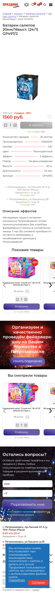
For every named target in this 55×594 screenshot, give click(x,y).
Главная (7, 13)
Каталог (18, 13)
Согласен (38, 582)
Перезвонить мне (28, 504)
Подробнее (17, 580)
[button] (4, 285)
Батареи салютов (35, 13)
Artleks (36, 590)
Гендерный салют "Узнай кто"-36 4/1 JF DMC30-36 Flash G (21, 284)
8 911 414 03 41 (11, 533)
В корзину (36, 125)
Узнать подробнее (27, 361)
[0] (33, 4)
